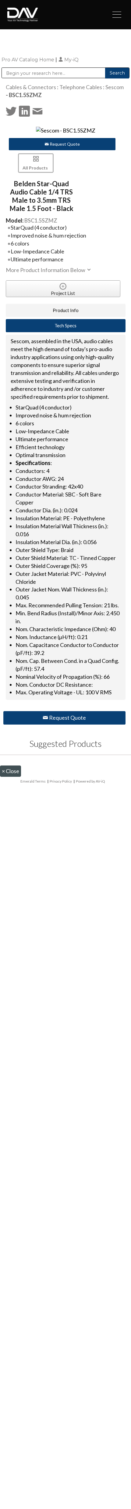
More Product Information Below (46, 270)
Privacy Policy (61, 781)
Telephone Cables (80, 87)
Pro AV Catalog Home (28, 60)
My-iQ (71, 60)
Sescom (114, 87)
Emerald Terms (33, 781)
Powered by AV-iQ (90, 781)
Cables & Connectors (31, 87)
